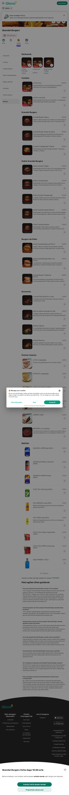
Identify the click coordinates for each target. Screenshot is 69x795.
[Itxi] (65, 770)
